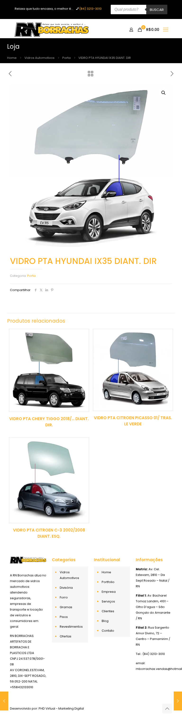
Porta (66, 58)
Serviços (108, 601)
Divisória (66, 587)
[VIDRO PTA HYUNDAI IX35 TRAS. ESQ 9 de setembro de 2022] (4, 701)
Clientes (108, 611)
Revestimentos (71, 626)
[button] (163, 93)
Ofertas (65, 636)
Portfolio (108, 582)
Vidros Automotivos (39, 58)
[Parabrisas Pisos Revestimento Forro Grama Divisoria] (52, 29)
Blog (105, 621)
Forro (64, 597)
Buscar (157, 9)
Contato (108, 630)
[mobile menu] (166, 30)
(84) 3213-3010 (90, 8)
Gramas (66, 607)
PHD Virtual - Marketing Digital (61, 708)
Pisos (64, 617)
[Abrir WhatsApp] (170, 708)
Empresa (109, 591)
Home (12, 58)
